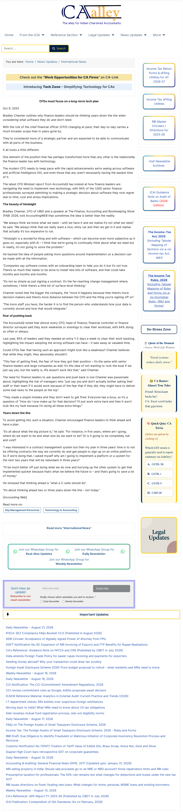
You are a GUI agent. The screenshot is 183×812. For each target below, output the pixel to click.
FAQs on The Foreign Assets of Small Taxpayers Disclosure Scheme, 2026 (56, 724)
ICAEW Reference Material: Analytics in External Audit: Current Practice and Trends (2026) (67, 696)
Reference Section (64, 35)
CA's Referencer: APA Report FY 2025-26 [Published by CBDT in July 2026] (57, 796)
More (157, 35)
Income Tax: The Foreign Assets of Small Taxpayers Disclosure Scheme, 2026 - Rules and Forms (71, 730)
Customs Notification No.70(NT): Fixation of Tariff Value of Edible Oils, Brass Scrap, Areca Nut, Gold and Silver (81, 746)
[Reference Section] (80, 35)
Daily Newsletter (51, 601)
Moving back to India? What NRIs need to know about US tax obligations (55, 707)
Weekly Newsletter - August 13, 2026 (31, 790)
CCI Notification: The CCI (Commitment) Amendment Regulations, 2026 (54, 684)
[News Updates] (144, 35)
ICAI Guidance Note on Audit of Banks (159, 199)
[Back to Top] (176, 805)
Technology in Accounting (61, 510)
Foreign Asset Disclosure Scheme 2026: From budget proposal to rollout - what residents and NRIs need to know (83, 667)
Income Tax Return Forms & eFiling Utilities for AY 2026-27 (159, 75)
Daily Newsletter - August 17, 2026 (29, 719)
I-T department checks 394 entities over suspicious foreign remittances (54, 702)
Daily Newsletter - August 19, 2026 (29, 679)
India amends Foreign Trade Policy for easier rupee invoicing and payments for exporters (66, 656)
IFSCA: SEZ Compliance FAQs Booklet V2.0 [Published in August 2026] (54, 633)
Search (61, 48)
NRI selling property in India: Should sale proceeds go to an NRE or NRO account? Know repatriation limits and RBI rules (87, 769)
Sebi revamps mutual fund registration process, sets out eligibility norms (55, 713)
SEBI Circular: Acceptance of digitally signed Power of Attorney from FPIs (56, 639)
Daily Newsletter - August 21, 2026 (29, 627)
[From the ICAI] (42, 35)
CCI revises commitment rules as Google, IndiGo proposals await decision (56, 690)
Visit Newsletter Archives (159, 163)
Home (9, 35)
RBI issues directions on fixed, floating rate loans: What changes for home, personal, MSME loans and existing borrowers (87, 784)
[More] (163, 35)
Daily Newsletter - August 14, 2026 (29, 757)
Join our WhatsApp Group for (39, 552)
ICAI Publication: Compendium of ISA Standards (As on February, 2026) (54, 802)
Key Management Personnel (22, 510)
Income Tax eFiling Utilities (159, 101)
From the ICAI (30, 35)
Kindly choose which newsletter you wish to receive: (68, 597)
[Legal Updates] (112, 35)
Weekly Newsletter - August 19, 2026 (31, 673)
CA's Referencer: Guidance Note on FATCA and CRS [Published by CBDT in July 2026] (64, 650)
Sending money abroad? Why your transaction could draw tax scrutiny (54, 661)
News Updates (131, 35)
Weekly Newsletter (74, 601)
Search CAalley (11, 42)
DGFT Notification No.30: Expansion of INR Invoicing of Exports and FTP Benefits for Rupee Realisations (77, 644)
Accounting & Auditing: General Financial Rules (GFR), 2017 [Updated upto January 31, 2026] (69, 763)
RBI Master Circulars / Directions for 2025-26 (159, 128)
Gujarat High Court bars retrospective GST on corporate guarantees (52, 752)
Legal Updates (99, 35)
